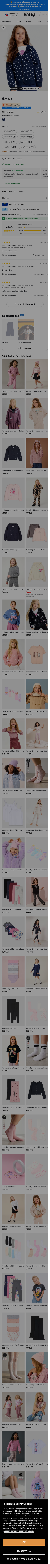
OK (24, 1542)
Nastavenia (24, 1551)
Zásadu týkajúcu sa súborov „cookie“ (28, 1528)
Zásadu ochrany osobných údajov (19, 1531)
